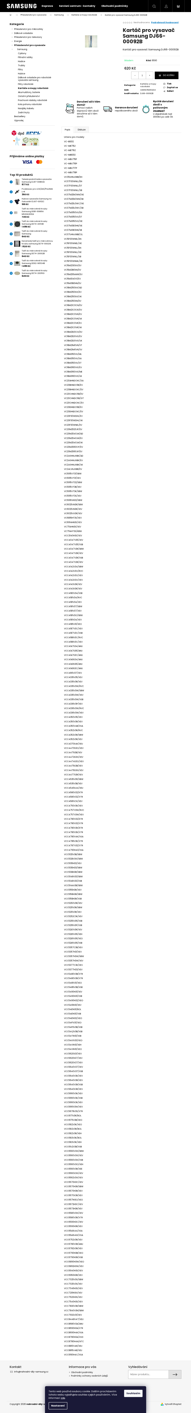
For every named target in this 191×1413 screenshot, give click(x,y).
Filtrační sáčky (25, 57)
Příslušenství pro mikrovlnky (28, 29)
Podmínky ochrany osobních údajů (89, 1375)
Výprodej (18, 120)
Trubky (21, 65)
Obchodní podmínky (82, 1372)
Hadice (21, 61)
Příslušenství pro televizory (28, 37)
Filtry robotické (25, 84)
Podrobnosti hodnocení (165, 22)
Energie (18, 41)
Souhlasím (133, 1393)
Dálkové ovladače (23, 33)
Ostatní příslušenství (29, 96)
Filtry (20, 69)
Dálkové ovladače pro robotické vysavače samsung (34, 79)
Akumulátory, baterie (29, 92)
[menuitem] (47, 6)
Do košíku (168, 75)
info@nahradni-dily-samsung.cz (31, 1371)
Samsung (22, 49)
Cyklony (22, 53)
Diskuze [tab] (82, 129)
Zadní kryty (24, 112)
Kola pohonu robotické (30, 104)
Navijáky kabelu (26, 108)
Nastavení (58, 1405)
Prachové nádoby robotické (32, 100)
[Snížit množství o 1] (135, 75)
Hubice (21, 73)
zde (63, 1398)
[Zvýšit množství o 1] (149, 75)
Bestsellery (19, 116)
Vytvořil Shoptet (173, 1404)
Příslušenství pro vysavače (29, 45)
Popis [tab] (67, 129)
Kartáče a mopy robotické (33, 88)
